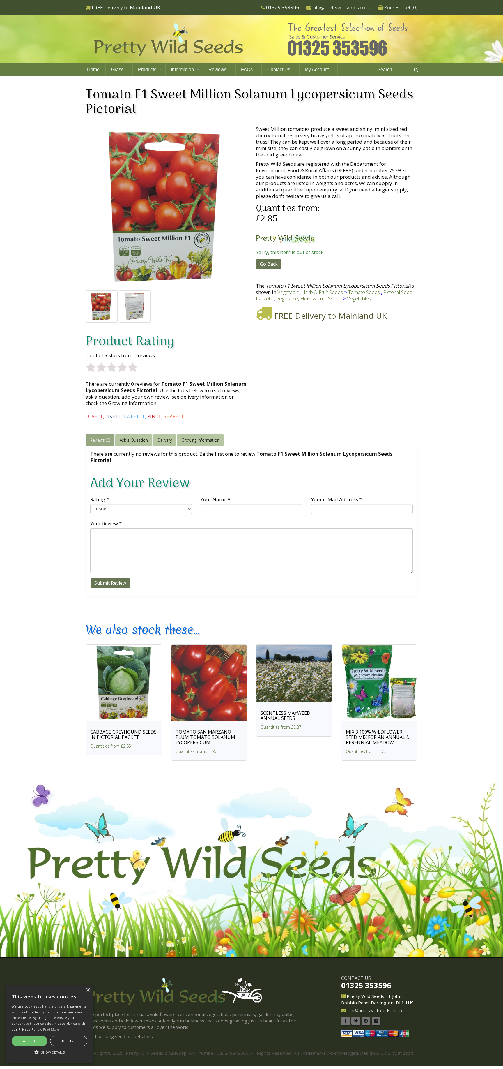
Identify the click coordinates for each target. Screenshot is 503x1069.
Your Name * (215, 499)
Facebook (345, 1021)
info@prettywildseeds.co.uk (341, 7)
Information (182, 69)
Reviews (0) (100, 440)
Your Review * (106, 523)
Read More (51, 1029)
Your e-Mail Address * (336, 499)
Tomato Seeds (364, 292)
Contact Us (278, 69)
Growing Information (200, 440)
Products (147, 69)
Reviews (217, 69)
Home (93, 69)
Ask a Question (134, 440)
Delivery (164, 440)
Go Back (269, 264)
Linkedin (376, 1021)
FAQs (247, 69)
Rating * (99, 499)
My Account (317, 69)
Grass (117, 69)
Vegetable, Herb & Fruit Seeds (310, 292)
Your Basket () (401, 7)
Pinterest (366, 1021)
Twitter (355, 1021)
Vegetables (359, 298)
